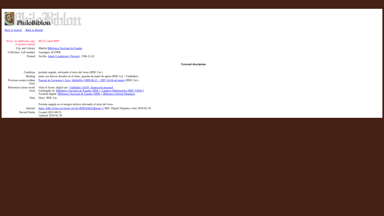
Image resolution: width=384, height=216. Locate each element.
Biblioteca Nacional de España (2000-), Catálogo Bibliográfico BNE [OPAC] (100, 90)
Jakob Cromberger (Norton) (64, 56)
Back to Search (13, 30)
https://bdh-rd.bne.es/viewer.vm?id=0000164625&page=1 (71, 108)
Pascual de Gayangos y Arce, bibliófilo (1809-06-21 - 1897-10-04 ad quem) (82, 80)
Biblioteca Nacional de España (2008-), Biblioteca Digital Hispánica (96, 93)
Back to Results (34, 30)
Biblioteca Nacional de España (65, 48)
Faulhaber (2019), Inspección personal (91, 87)
